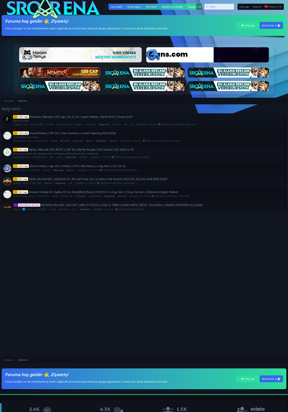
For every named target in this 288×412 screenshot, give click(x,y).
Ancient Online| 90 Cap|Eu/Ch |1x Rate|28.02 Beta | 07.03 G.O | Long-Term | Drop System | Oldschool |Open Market (98, 192)
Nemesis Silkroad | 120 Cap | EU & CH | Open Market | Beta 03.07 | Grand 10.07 (75, 116)
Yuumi (16, 170)
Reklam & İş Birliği (172, 6)
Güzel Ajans (134, 6)
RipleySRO (18, 157)
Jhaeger (17, 124)
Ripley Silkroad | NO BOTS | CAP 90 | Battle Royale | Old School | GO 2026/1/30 (76, 149)
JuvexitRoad (19, 140)
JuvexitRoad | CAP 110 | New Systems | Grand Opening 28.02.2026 (67, 133)
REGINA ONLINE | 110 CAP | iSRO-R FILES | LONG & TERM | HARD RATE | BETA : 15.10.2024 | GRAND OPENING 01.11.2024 (111, 205)
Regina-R (17, 209)
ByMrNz (17, 183)
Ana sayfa (116, 6)
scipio (258, 409)
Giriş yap (249, 25)
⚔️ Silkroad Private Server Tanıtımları (177, 124)
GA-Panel (151, 6)
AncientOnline (20, 196)
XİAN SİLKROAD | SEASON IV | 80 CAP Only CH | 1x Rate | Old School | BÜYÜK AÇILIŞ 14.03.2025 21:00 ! (93, 179)
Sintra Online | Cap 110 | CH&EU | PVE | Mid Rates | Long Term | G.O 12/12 (72, 166)
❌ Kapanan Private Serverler (130, 209)
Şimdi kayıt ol (270, 25)
